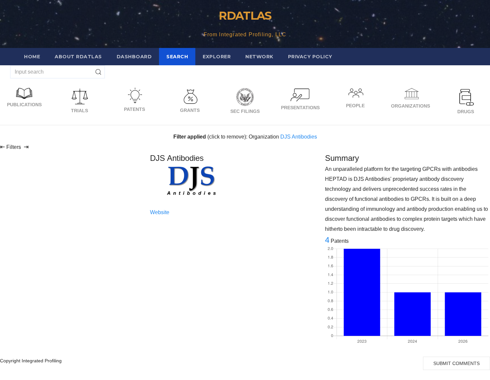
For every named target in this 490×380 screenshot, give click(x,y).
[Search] (98, 72)
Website (159, 212)
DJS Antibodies (298, 137)
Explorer (217, 57)
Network (259, 57)
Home (32, 57)
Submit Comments (456, 363)
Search (177, 57)
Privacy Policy (310, 57)
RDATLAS (245, 16)
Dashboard (134, 57)
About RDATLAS (78, 57)
